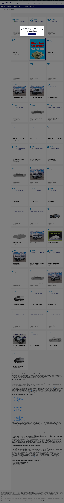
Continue (32, 34)
